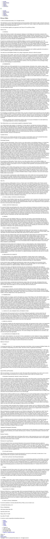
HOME (4, 1)
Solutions (5, 521)
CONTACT (5, 6)
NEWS (4, 4)
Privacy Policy (4, 536)
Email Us (5, 532)
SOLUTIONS (6, 2)
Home (4, 520)
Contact (4, 525)
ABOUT (5, 5)
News (4, 522)
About (4, 524)
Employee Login (11, 532)
